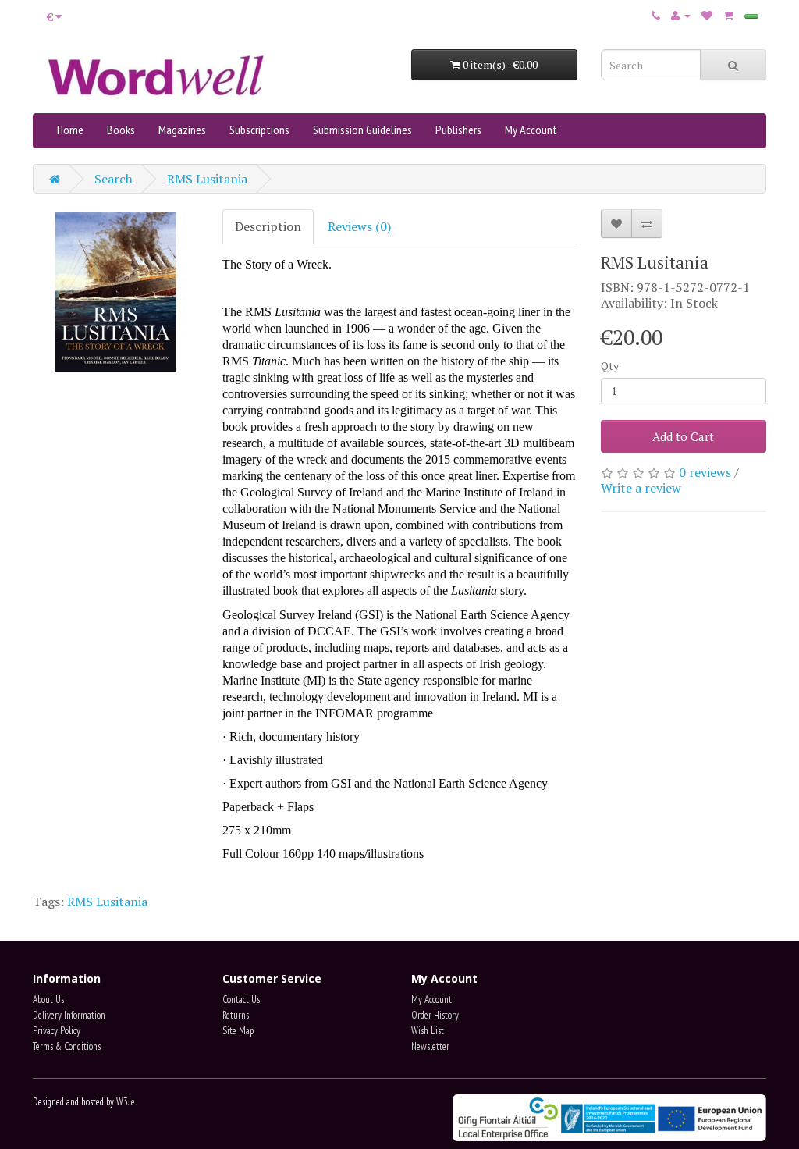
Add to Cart (683, 436)
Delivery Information (69, 1015)
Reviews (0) (359, 226)
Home (70, 129)
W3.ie (125, 1101)
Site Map (238, 1030)
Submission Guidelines (362, 129)
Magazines (182, 129)
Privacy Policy (56, 1030)
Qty (610, 365)
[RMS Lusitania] (116, 292)
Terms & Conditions (67, 1046)
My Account (531, 129)
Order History (435, 1015)
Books (121, 129)
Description (268, 226)
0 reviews (705, 472)
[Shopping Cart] (728, 14)
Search (113, 178)
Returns (235, 1015)
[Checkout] (751, 16)
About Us (48, 999)
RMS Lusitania (207, 178)
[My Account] (681, 14)
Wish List (427, 1030)
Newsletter (430, 1046)
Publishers (458, 129)
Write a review (641, 487)
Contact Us (241, 999)
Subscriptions (259, 129)
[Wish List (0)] (706, 14)
